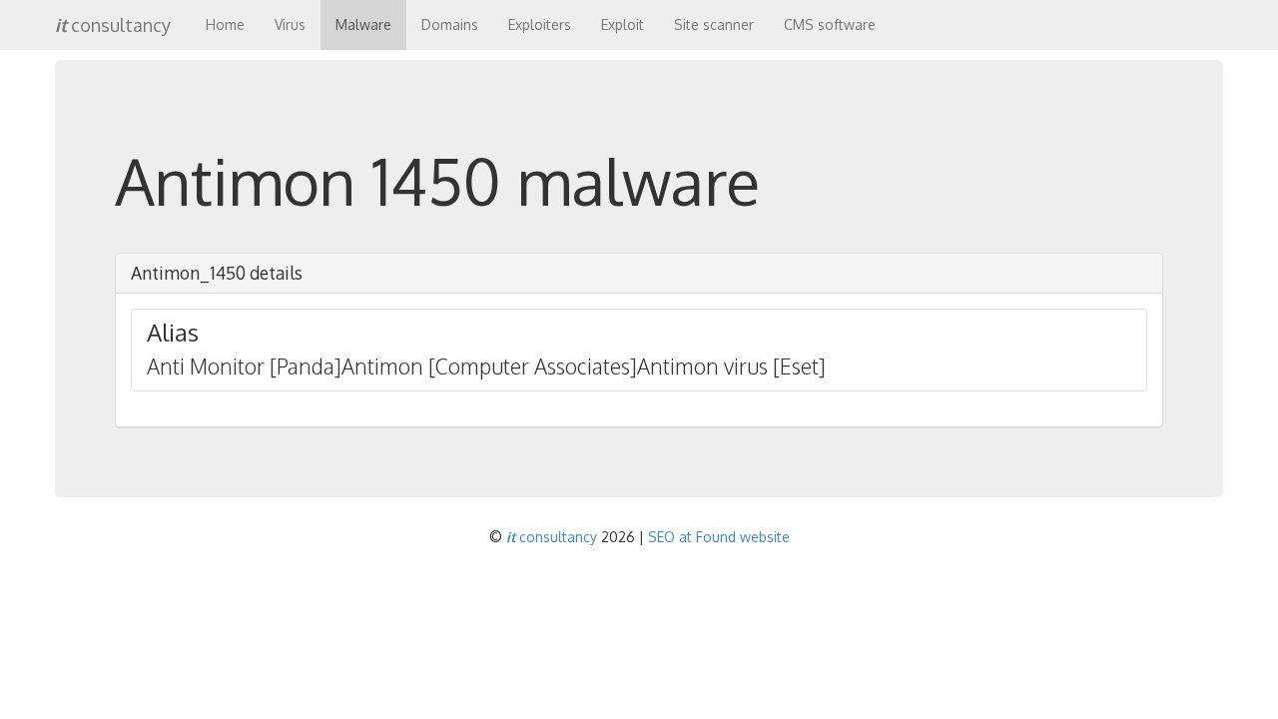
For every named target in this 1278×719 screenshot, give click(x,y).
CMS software (830, 24)
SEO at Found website (719, 536)
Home (225, 24)
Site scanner (714, 24)
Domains (449, 24)
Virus (290, 24)
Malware (363, 24)
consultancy (113, 25)
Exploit (622, 24)
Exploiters (539, 24)
